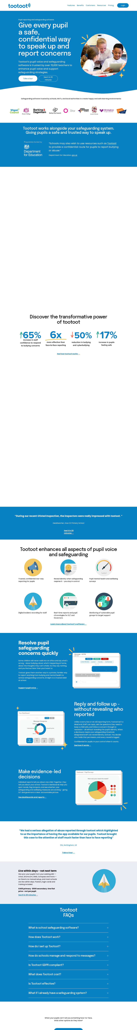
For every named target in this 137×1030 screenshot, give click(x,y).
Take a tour (28, 78)
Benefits (80, 5)
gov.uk (74, 155)
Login (123, 5)
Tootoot (111, 143)
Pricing (111, 5)
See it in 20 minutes (48, 78)
